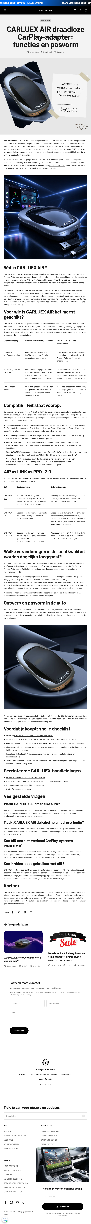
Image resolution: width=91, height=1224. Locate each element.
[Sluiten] (84, 1152)
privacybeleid (52, 992)
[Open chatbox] (5, 1219)
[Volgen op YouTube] (17, 1202)
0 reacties (60, 52)
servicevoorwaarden (69, 992)
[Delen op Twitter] (18, 912)
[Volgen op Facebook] (5, 1202)
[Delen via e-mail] (31, 912)
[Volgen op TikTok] (23, 1202)
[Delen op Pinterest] (25, 912)
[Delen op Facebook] (12, 912)
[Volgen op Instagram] (11, 1202)
